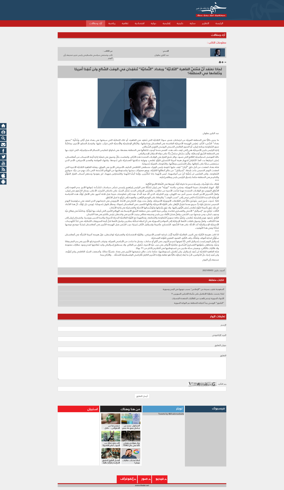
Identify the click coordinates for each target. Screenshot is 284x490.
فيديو (160, 478)
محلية (193, 23)
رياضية (111, 23)
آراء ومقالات (95, 23)
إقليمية (166, 23)
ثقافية (125, 23)
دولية (153, 23)
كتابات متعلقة (216, 280)
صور (144, 478)
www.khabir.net (142, 485)
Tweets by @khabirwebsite (171, 413)
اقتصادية (139, 23)
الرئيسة (219, 23)
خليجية (180, 23)
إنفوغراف (126, 478)
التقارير (205, 23)
